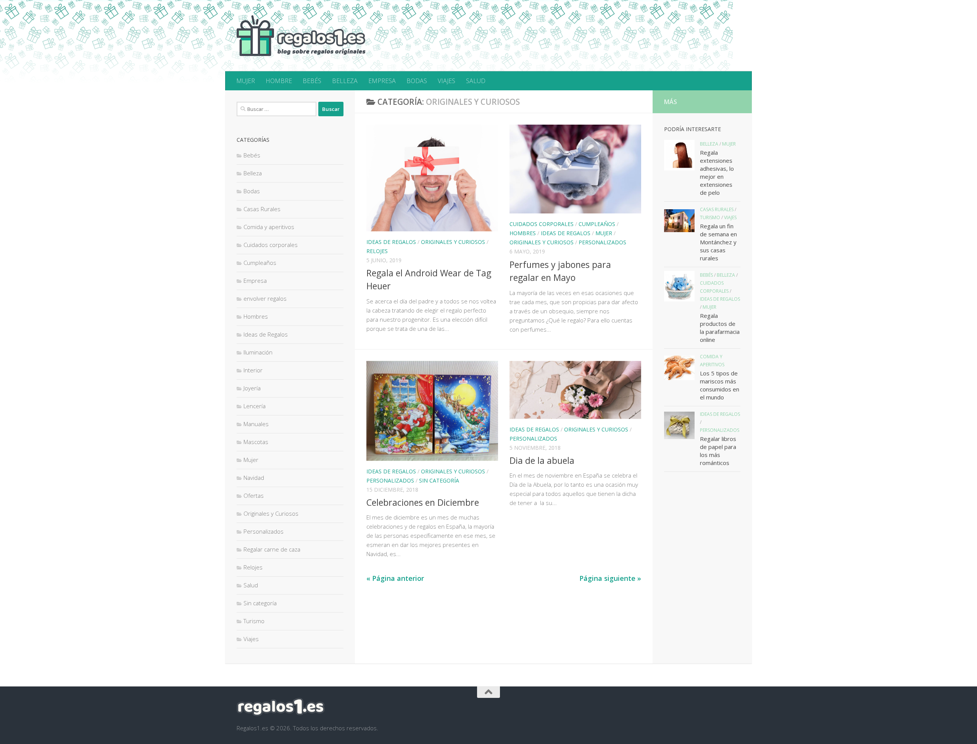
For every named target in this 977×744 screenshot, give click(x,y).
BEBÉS (312, 81)
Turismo (253, 621)
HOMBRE (279, 81)
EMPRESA (382, 81)
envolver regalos (265, 298)
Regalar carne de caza (271, 549)
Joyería (252, 388)
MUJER (245, 81)
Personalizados (602, 242)
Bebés (251, 155)
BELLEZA (345, 81)
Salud (250, 585)
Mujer (603, 233)
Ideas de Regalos (391, 241)
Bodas (251, 191)
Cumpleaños (597, 224)
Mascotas (255, 442)
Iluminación (257, 352)
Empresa (255, 280)
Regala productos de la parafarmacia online (720, 327)
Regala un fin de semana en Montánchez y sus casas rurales (718, 242)
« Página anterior (395, 578)
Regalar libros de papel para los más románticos (718, 451)
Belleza (252, 173)
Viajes (251, 639)
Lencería (254, 406)
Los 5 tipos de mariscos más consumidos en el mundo (719, 385)
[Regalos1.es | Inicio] (301, 35)
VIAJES (446, 81)
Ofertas (253, 495)
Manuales (256, 424)
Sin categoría (439, 480)
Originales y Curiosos (453, 241)
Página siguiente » (610, 578)
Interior (253, 370)
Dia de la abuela (541, 460)
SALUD (475, 81)
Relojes (377, 251)
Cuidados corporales (541, 224)
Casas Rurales (262, 209)
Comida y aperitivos (268, 227)
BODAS (416, 81)
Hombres (522, 233)
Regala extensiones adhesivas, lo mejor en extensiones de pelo (717, 172)
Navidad (253, 477)
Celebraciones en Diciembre (422, 502)
